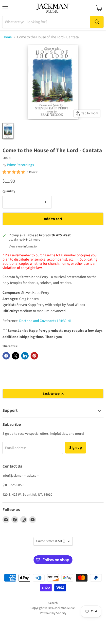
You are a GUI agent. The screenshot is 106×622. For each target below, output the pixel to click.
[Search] (97, 22)
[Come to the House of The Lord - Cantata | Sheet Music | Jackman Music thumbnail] (8, 131)
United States (50, 541)
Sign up (75, 447)
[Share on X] (15, 355)
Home (7, 37)
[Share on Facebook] (6, 355)
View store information (23, 246)
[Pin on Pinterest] (34, 355)
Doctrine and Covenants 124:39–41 (45, 320)
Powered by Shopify (53, 613)
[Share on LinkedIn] (25, 355)
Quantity (8, 191)
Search (53, 603)
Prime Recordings (20, 165)
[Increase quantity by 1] (45, 202)
